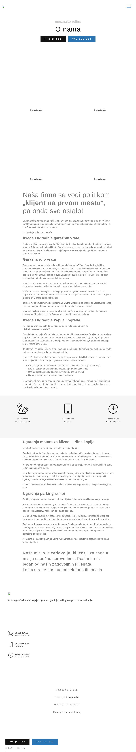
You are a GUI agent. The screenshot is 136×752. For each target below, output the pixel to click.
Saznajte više (36, 110)
